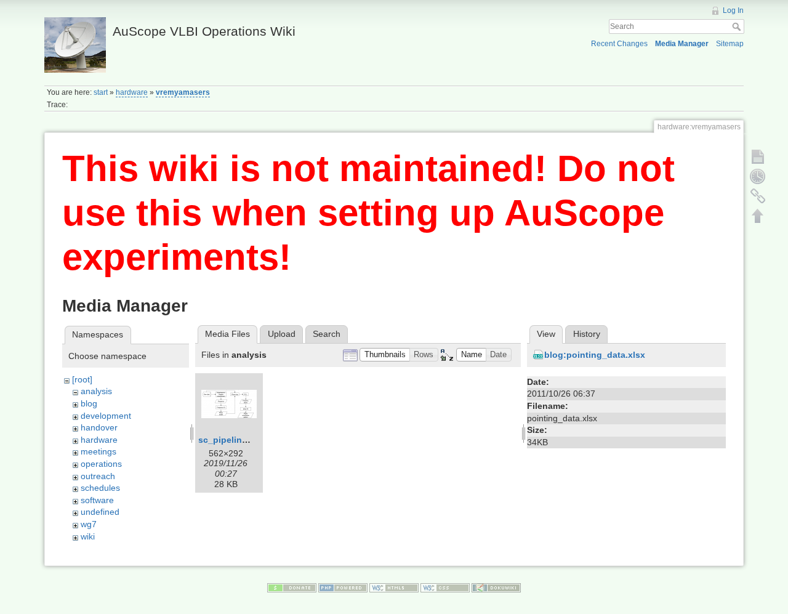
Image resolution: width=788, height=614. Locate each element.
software (97, 500)
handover (99, 427)
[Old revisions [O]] (758, 176)
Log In (733, 10)
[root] (82, 379)
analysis (96, 391)
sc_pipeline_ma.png (240, 440)
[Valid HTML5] (394, 587)
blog (89, 403)
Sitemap (730, 43)
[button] (385, 355)
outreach (98, 476)
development (106, 416)
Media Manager (682, 43)
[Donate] (291, 587)
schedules (100, 488)
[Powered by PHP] (343, 587)
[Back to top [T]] (758, 215)
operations (101, 464)
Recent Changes (619, 43)
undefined (100, 512)
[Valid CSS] (445, 587)
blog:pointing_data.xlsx (594, 355)
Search (738, 26)
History (586, 334)
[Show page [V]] (758, 156)
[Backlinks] (758, 196)
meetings (98, 451)
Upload (282, 334)
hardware (132, 92)
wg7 (89, 524)
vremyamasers (183, 92)
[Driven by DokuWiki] (496, 587)
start (101, 92)
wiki (88, 536)
